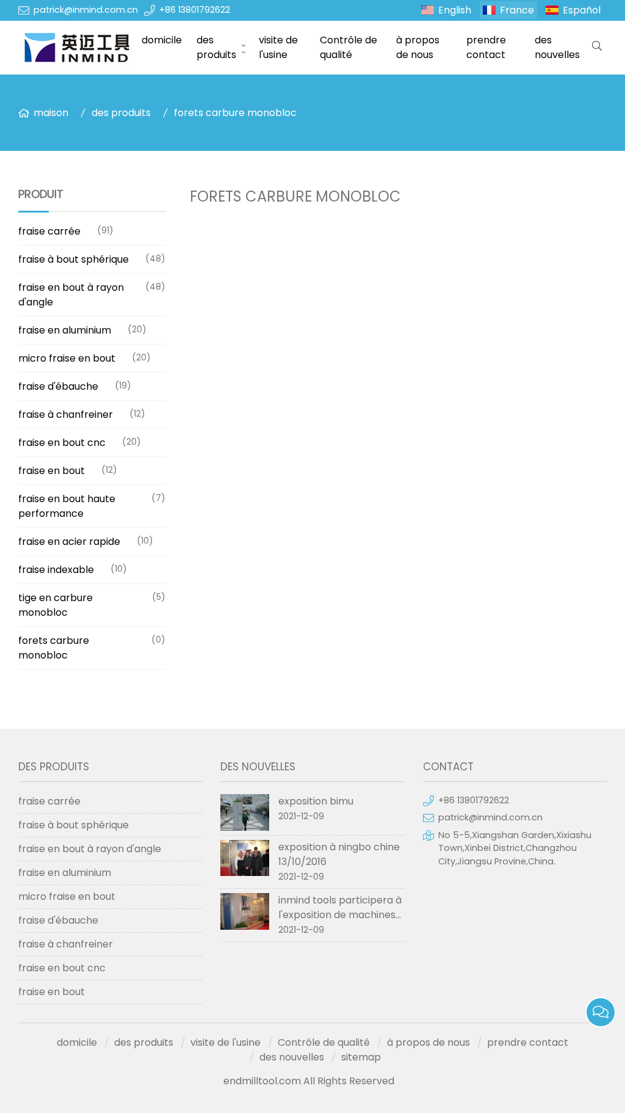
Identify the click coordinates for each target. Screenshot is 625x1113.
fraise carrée (49, 231)
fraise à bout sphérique (73, 259)
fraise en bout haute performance (66, 506)
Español (582, 10)
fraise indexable (56, 570)
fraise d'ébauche (58, 386)
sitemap (361, 1057)
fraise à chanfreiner (65, 414)
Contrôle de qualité (348, 47)
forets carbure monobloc (235, 113)
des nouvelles (557, 47)
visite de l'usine (278, 47)
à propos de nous (417, 47)
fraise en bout (51, 471)
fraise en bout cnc (62, 443)
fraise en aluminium (64, 330)
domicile (162, 40)
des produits (216, 47)
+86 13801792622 (194, 10)
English (454, 10)
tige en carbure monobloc (55, 605)
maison (51, 113)
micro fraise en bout (66, 358)
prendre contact (486, 47)
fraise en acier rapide (69, 542)
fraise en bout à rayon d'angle (71, 294)
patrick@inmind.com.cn (86, 10)
